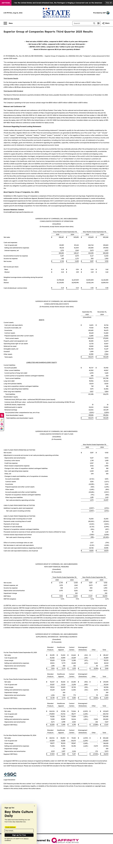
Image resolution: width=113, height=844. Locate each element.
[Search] (94, 23)
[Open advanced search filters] (98, 23)
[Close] (34, 806)
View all (108, 3)
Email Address (10, 827)
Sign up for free (19, 835)
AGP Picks (6, 3)
